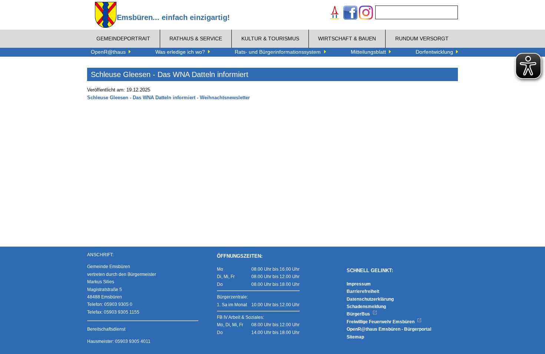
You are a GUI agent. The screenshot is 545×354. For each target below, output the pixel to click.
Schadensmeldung (366, 306)
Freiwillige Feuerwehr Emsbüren (381, 321)
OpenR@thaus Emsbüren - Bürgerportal (389, 329)
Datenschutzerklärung (370, 299)
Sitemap (355, 337)
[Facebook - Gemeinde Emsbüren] (350, 13)
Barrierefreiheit (363, 291)
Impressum (359, 284)
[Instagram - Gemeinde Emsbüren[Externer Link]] (366, 13)
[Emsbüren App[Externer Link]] (335, 13)
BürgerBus (359, 314)
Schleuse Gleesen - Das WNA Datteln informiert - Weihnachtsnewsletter (168, 97)
